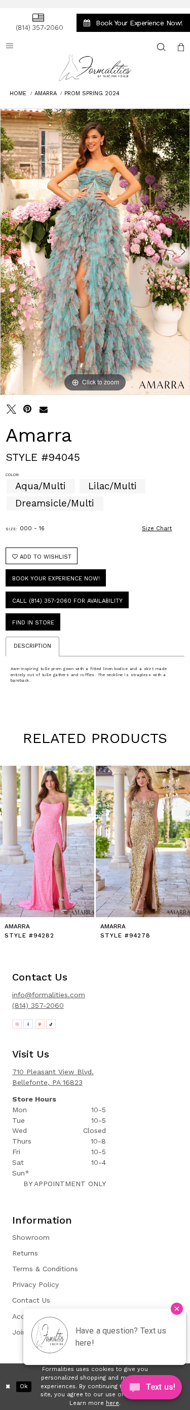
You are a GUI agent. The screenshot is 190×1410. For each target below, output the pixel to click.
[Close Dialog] (8, 1387)
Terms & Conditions (45, 1269)
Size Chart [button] (157, 528)
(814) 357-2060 (38, 1005)
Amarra (45, 93)
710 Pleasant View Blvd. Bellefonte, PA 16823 (53, 1077)
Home (18, 93)
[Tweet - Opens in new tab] (11, 409)
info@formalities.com (48, 995)
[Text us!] (151, 1389)
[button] (181, 46)
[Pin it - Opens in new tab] (27, 409)
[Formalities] (95, 68)
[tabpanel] (95, 252)
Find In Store (33, 622)
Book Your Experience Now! (56, 578)
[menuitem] (38, 22)
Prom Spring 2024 (92, 93)
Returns (25, 1253)
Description (32, 646)
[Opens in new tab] (17, 1024)
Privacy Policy (35, 1284)
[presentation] (60, 841)
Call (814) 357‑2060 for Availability (67, 601)
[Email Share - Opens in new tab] (44, 409)
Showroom (31, 1237)
